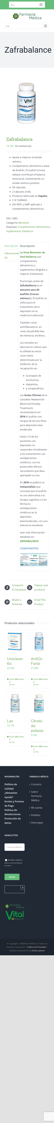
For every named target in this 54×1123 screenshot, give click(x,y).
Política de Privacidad (36, 947)
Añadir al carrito (12, 682)
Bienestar (23, 222)
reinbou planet (38, 950)
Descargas (37, 822)
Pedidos (35, 815)
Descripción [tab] (10, 246)
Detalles (20, 679)
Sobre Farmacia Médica (36, 796)
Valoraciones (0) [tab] (10, 255)
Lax (10, 721)
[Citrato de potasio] (39, 704)
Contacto (36, 784)
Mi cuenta (36, 807)
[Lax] (15, 704)
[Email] (14, 847)
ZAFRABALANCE (29, 541)
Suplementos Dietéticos (19, 231)
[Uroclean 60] (15, 641)
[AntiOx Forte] (39, 641)
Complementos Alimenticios (34, 226)
